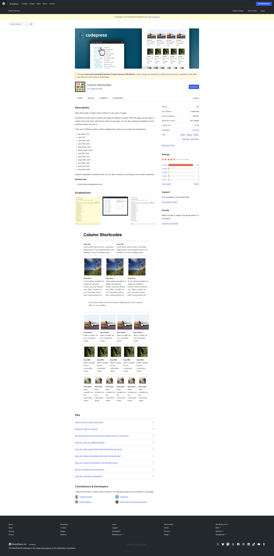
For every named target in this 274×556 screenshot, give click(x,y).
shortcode (185, 139)
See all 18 (195, 130)
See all (196, 184)
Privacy (11, 534)
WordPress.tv (118, 534)
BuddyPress (221, 534)
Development (118, 98)
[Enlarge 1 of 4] (98, 199)
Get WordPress (264, 4)
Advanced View (168, 145)
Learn (114, 524)
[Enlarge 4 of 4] (153, 230)
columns (189, 135)
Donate (167, 531)
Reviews (91, 98)
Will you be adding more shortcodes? (89, 470)
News (11, 528)
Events (166, 528)
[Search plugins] (31, 24)
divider (196, 135)
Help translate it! (154, 17)
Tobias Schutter (96, 88)
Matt (218, 528)
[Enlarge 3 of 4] (153, 199)
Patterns (63, 534)
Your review (166, 184)
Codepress (124, 497)
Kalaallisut (32, 544)
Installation (103, 98)
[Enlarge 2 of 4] (125, 199)
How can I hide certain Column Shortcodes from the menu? (98, 449)
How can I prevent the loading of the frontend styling (96, 463)
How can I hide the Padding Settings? (90, 443)
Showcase (64, 524)
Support (196, 98)
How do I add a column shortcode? (89, 422)
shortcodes (194, 139)
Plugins (62, 531)
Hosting (11, 531)
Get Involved (168, 524)
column (182, 135)
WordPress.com (222, 524)
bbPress (219, 531)
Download (194, 87)
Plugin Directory (14, 11)
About (11, 524)
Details (80, 98)
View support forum (169, 202)
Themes (63, 528)
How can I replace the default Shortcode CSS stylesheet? (98, 456)
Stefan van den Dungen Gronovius (133, 502)
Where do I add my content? (86, 429)
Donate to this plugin (170, 223)
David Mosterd (85, 502)
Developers (116, 531)
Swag (167, 534)
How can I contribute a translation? (89, 476)
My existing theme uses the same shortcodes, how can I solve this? (102, 436)
